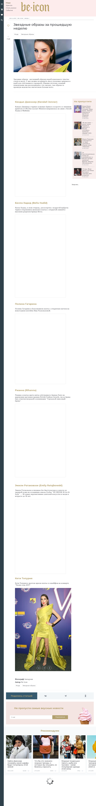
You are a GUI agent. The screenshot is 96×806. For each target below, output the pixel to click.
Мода (8, 3)
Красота (9, 5)
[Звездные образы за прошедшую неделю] (8, 26)
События (9, 10)
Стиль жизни (11, 8)
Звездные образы (27, 34)
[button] (2, 4)
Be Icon (20, 18)
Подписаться (60, 717)
